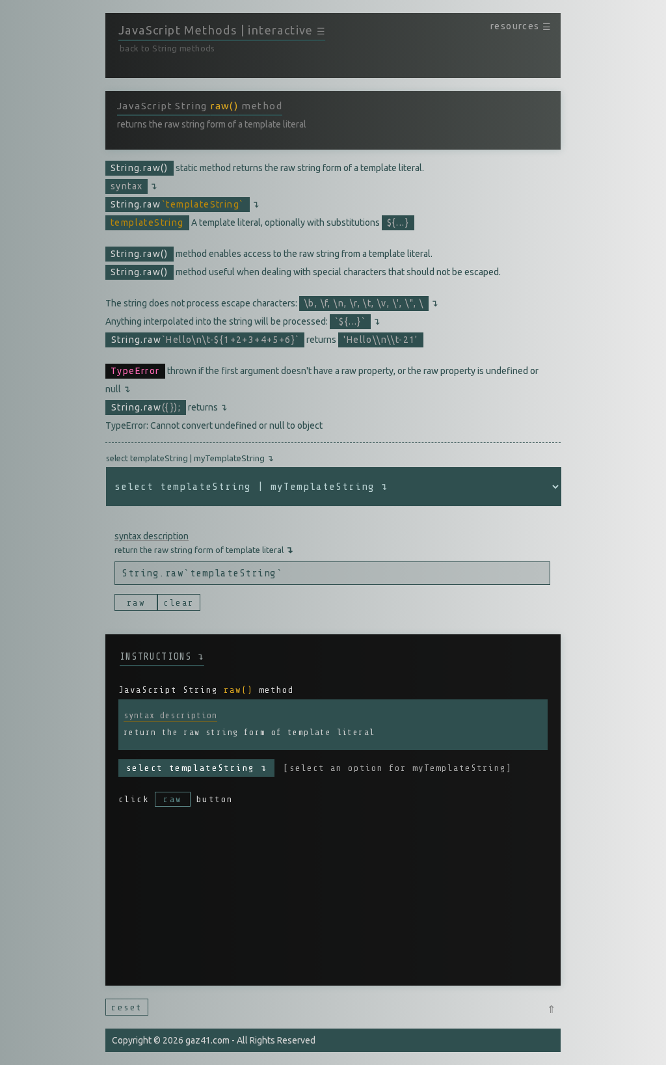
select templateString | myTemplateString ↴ (190, 458)
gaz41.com (207, 1040)
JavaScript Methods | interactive (221, 29)
